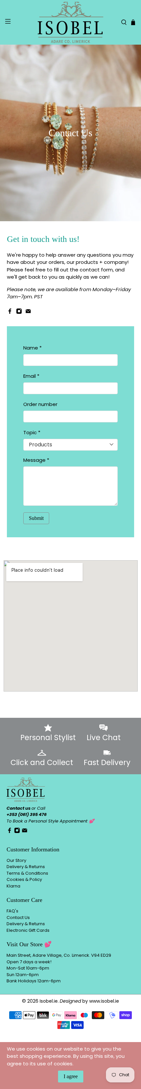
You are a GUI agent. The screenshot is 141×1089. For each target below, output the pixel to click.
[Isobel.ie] (70, 22)
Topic (31, 432)
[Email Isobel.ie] (28, 312)
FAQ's (12, 911)
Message (36, 460)
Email (31, 376)
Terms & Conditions (27, 873)
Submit (36, 518)
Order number (40, 404)
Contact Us (18, 917)
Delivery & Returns (26, 867)
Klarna (13, 886)
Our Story (16, 860)
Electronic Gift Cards (28, 930)
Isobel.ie (49, 1001)
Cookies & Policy (24, 879)
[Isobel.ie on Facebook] (10, 312)
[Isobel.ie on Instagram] (19, 312)
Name (32, 347)
